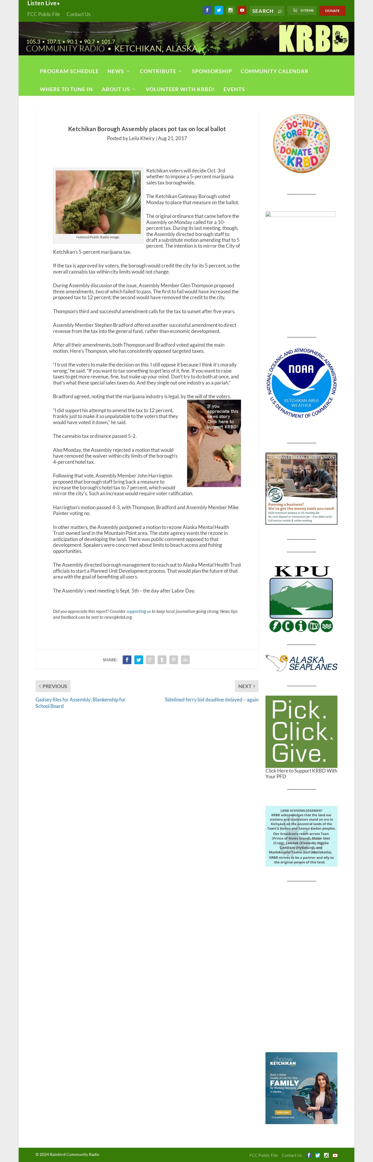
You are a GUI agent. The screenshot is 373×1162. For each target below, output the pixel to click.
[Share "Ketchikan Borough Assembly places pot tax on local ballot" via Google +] (150, 660)
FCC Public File (43, 14)
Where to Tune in (66, 89)
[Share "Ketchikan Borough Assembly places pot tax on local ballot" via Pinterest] (174, 660)
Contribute (158, 71)
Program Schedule (69, 71)
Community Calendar (275, 71)
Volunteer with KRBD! (180, 89)
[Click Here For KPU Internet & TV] (301, 598)
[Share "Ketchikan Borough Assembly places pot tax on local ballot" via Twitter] (139, 660)
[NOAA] (301, 383)
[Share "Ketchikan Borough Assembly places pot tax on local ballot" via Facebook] (127, 660)
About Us (116, 89)
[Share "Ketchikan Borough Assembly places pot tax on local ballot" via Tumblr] (162, 660)
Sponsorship (212, 71)
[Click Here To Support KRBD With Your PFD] (301, 732)
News (116, 71)
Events (234, 89)
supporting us (138, 611)
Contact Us (78, 14)
